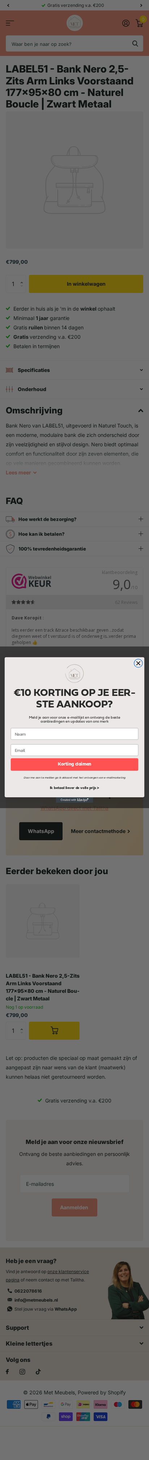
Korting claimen (74, 764)
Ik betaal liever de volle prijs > (74, 788)
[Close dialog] (138, 663)
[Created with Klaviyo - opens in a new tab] (74, 800)
